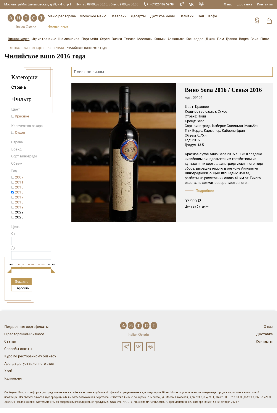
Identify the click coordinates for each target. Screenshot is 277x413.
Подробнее (205, 191)
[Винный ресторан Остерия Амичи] (26, 21)
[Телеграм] (126, 346)
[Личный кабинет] (257, 21)
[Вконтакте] (138, 346)
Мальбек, (251, 126)
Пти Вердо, (194, 131)
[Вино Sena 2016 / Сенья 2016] (123, 152)
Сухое (222, 111)
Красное (202, 107)
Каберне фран (233, 131)
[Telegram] (181, 4)
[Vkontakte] (191, 4)
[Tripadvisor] (201, 4)
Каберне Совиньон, (227, 126)
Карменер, (212, 131)
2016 (196, 140)
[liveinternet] (9, 410)
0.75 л (201, 135)
